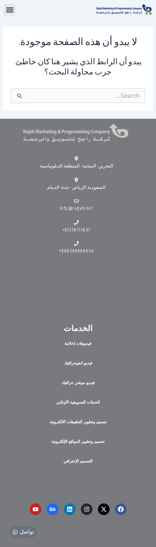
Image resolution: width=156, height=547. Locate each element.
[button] (10, 10)
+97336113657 (76, 230)
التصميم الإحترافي (78, 461)
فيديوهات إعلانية (78, 343)
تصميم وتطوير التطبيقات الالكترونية (78, 422)
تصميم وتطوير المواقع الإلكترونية (78, 441)
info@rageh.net (76, 208)
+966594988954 (76, 251)
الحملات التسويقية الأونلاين (78, 402)
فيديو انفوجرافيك (78, 363)
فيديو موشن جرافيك (78, 382)
